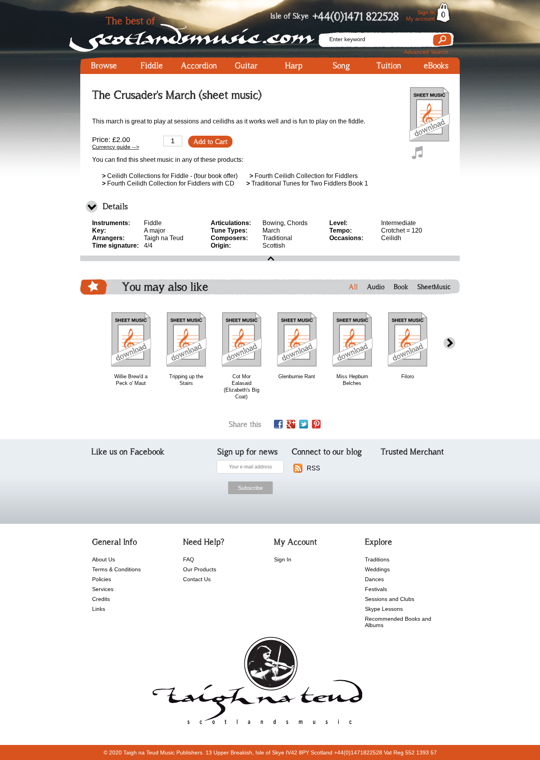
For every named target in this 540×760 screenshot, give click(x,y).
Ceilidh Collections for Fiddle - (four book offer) (170, 175)
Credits (101, 599)
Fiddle (151, 65)
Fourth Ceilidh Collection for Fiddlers (303, 175)
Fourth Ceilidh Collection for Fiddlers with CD (168, 183)
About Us (103, 559)
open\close (270, 258)
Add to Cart (210, 141)
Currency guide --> (115, 147)
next (449, 343)
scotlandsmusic (255, 683)
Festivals (376, 589)
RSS (313, 468)
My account (420, 18)
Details (115, 206)
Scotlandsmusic (198, 32)
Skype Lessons (384, 609)
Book (401, 286)
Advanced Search (426, 52)
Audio (376, 286)
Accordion (199, 65)
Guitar (246, 65)
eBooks (436, 65)
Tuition (388, 65)
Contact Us (197, 579)
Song (341, 65)
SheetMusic (434, 286)
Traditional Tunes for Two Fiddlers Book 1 (307, 183)
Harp (293, 65)
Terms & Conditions (116, 569)
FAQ (188, 559)
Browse (104, 65)
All (353, 286)
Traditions (377, 559)
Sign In (426, 12)
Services (102, 589)
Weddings (377, 569)
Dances (374, 579)
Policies (101, 579)
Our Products (199, 569)
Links (98, 609)
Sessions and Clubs (389, 599)
